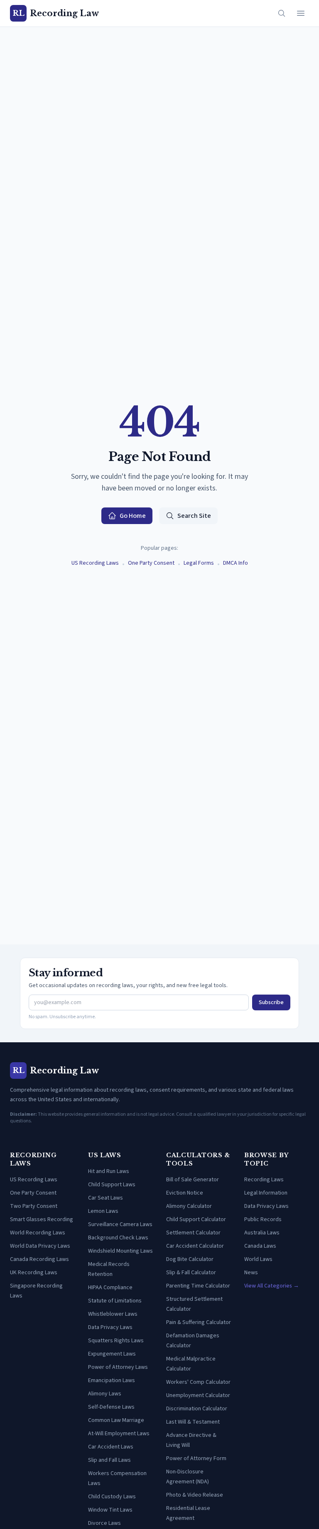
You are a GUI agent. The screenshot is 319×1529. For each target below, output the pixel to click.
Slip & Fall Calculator (191, 1272)
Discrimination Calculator (196, 1409)
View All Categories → (271, 1286)
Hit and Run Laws (108, 1171)
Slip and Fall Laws (109, 1460)
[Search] (281, 13)
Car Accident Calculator (195, 1246)
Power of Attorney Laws (118, 1367)
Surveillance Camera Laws (120, 1224)
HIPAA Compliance (110, 1287)
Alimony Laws (104, 1394)
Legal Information (265, 1193)
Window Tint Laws (110, 1510)
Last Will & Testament (193, 1422)
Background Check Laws (118, 1238)
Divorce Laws (104, 1523)
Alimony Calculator (189, 1206)
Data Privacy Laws (110, 1327)
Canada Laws (260, 1246)
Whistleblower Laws (112, 1314)
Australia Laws (262, 1233)
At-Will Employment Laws (119, 1433)
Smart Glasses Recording (41, 1219)
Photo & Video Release (194, 1495)
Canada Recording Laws (39, 1259)
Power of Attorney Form (196, 1458)
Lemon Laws (103, 1211)
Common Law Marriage (116, 1420)
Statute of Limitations (115, 1301)
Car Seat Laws (105, 1198)
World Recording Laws (37, 1233)
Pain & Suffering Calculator (198, 1322)
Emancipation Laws (111, 1380)
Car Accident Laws (110, 1447)
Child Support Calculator (196, 1219)
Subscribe (271, 1002)
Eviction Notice (184, 1193)
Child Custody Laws (112, 1496)
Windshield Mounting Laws (120, 1251)
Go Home (133, 515)
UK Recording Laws (33, 1272)
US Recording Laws (95, 563)
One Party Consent (151, 563)
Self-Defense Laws (111, 1407)
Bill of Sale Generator (192, 1179)
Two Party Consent (33, 1206)
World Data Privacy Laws (40, 1246)
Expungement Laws (112, 1354)
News (251, 1272)
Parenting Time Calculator (198, 1286)
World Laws (258, 1259)
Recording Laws (264, 1179)
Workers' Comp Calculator (198, 1382)
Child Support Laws (111, 1184)
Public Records (263, 1219)
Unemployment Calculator (198, 1395)
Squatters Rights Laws (116, 1340)
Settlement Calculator (193, 1233)
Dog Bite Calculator (189, 1259)
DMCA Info (235, 563)
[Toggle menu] (300, 13)
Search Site (194, 515)
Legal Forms (199, 563)
